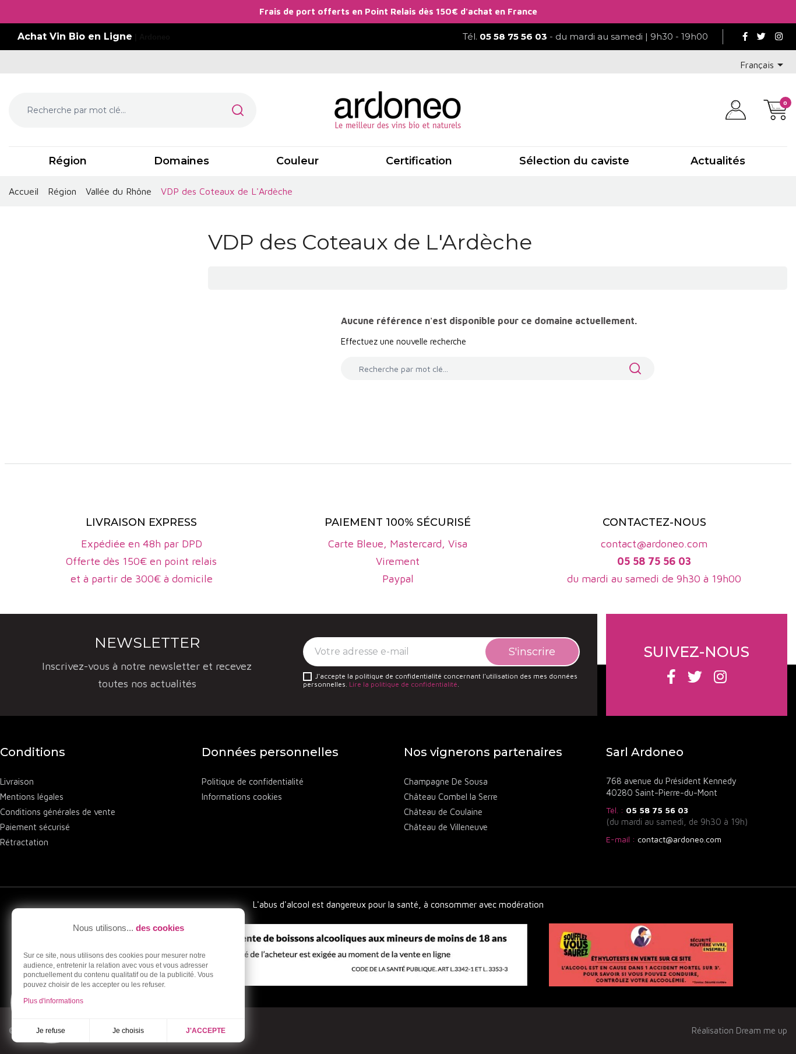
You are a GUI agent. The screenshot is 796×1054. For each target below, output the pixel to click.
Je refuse (50, 1031)
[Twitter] (761, 37)
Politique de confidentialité (253, 781)
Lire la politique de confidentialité (403, 684)
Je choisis (128, 1031)
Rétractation (24, 842)
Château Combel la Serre (451, 797)
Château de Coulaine (443, 812)
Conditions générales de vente (57, 812)
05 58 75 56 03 (657, 810)
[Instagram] (779, 37)
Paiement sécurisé (35, 827)
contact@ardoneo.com (679, 839)
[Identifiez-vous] (735, 109)
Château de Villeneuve (446, 827)
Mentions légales (32, 797)
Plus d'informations (53, 1001)
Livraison (17, 781)
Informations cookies (242, 797)
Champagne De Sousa (446, 781)
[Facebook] (745, 37)
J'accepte (206, 1031)
